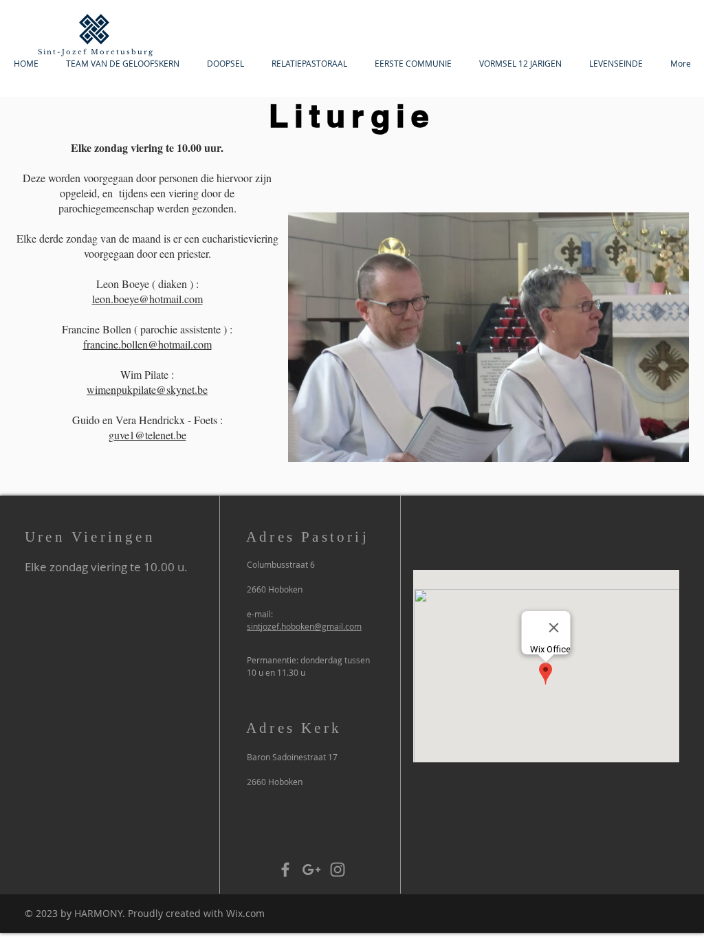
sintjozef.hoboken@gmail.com (304, 626)
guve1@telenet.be (147, 435)
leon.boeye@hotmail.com (147, 298)
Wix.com (245, 913)
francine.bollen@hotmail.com (147, 344)
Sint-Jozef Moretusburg (96, 51)
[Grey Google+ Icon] (311, 869)
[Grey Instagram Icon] (337, 869)
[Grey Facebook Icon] (285, 869)
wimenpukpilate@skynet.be (147, 389)
